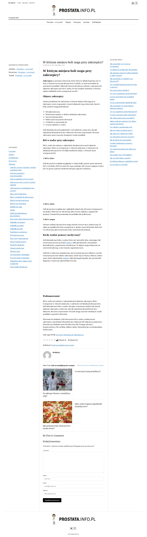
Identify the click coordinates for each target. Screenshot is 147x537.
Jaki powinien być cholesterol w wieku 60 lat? (57, 427)
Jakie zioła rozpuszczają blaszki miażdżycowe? (88, 405)
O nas (19, 3)
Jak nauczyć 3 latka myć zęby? (121, 133)
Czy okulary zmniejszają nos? (121, 127)
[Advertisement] (73, 42)
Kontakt (32, 3)
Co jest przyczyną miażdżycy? (88, 371)
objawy (69, 242)
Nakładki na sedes (17, 225)
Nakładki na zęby (16, 229)
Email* (45, 483)
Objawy (68, 22)
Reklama (25, 3)
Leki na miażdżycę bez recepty (22, 179)
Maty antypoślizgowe (18, 194)
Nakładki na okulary (17, 222)
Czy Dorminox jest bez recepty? (122, 137)
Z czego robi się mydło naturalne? (123, 115)
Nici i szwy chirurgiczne (19, 238)
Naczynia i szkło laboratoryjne (21, 219)
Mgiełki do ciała (16, 207)
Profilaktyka (96, 22)
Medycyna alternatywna (19, 200)
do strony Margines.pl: (65, 335)
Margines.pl (79, 335)
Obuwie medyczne (17, 248)
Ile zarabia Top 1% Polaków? (121, 155)
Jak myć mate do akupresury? (121, 130)
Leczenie (86, 22)
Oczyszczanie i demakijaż (19, 254)
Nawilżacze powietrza (18, 232)
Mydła (12, 210)
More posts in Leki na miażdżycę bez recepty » (90, 365)
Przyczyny (77, 22)
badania (66, 258)
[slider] (49, 340)
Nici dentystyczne (17, 235)
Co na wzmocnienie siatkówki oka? (123, 102)
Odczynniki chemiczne (18, 267)
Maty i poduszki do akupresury (22, 197)
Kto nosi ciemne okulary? (119, 90)
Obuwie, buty (15, 251)
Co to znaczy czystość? (119, 164)
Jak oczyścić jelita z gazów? (120, 158)
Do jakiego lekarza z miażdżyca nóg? (56, 394)
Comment (46, 450)
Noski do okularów (17, 245)
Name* (45, 475)
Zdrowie (12, 164)
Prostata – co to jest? (55, 22)
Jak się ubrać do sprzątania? (120, 140)
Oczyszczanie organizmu (19, 258)
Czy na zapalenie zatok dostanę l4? (123, 111)
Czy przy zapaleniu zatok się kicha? (123, 93)
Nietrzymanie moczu (18, 241)
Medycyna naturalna (18, 203)
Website (45, 490)
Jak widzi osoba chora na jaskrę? (122, 118)
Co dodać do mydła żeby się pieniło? (123, 69)
